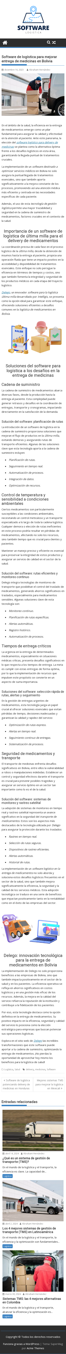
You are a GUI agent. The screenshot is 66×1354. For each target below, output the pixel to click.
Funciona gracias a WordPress (21, 1344)
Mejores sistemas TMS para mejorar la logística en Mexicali (49, 1084)
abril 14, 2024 (12, 1153)
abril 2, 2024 (11, 1223)
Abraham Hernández (39, 69)
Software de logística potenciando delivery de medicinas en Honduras (16, 1084)
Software (51, 1069)
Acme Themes (35, 1348)
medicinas (40, 1069)
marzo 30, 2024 (13, 1294)
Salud (17, 1069)
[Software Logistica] (5, 42)
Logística (8, 1069)
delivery (30, 1069)
